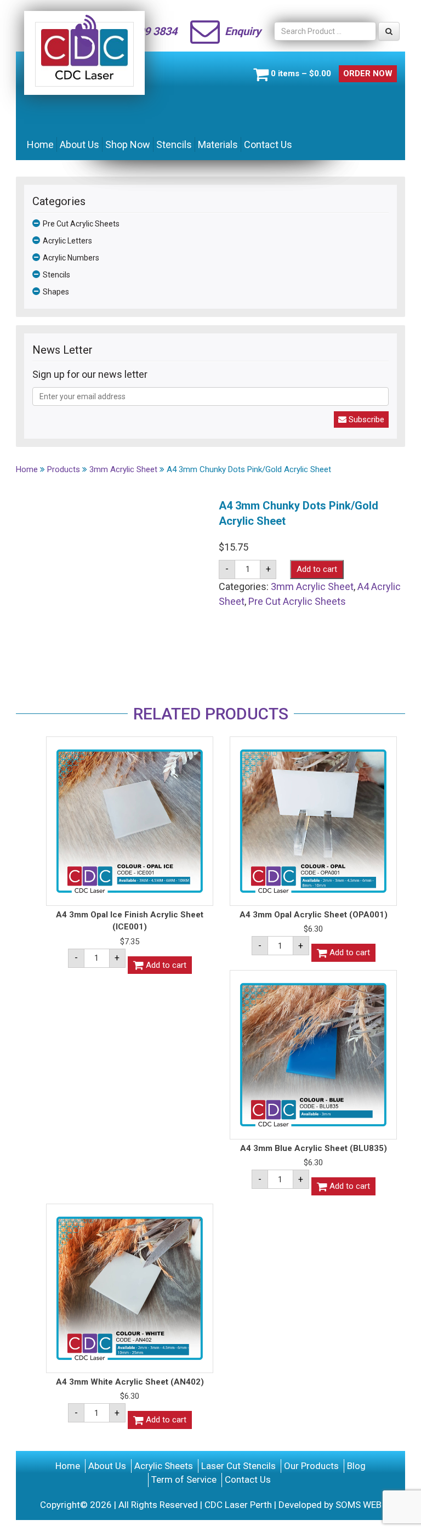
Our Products (311, 1465)
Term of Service (184, 1479)
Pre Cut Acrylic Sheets (81, 223)
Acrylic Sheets (163, 1465)
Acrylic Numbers (71, 257)
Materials (218, 144)
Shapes (56, 291)
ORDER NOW (367, 73)
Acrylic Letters (67, 240)
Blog (356, 1465)
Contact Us (268, 144)
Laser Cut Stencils (238, 1465)
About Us (79, 144)
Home (40, 144)
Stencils (174, 144)
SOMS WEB (358, 1504)
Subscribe (365, 419)
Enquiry (243, 31)
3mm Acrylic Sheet (312, 586)
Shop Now (127, 144)
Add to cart (317, 569)
